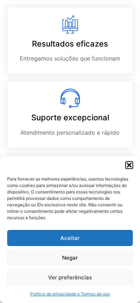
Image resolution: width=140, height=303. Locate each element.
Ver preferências (70, 277)
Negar (70, 257)
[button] (129, 165)
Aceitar (70, 238)
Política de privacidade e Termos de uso (70, 294)
